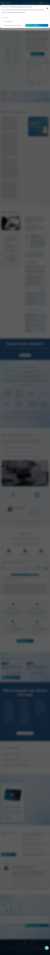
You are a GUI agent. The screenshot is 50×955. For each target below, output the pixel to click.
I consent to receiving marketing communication (13, 25)
